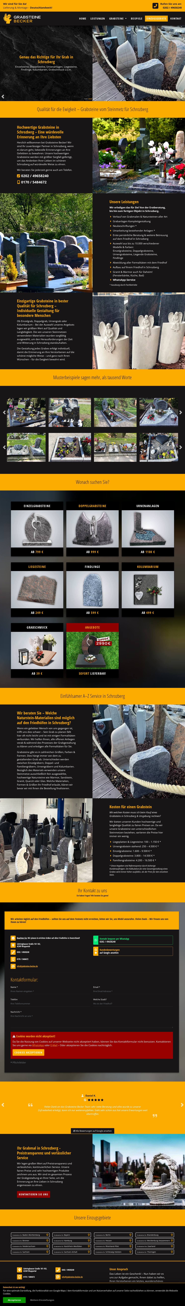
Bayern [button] (62, 1235)
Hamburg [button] (63, 1240)
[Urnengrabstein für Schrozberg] (24, 447)
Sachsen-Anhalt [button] (65, 1252)
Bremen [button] (20, 1240)
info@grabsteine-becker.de (27, 966)
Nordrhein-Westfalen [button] (68, 1246)
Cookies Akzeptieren (28, 1052)
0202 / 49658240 (172, 7)
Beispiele (136, 18)
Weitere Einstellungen (42, 1300)
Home (82, 18)
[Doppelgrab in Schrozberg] (70, 412)
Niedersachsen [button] (23, 1246)
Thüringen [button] (146, 1252)
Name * (14, 987)
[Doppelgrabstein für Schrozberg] (115, 412)
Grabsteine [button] (117, 18)
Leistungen (97, 18)
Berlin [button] (103, 1235)
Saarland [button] (146, 1246)
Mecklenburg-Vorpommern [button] (153, 1240)
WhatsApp (38, 1045)
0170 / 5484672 (22, 959)
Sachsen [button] (21, 1252)
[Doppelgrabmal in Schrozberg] (161, 412)
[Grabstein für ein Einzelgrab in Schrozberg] (24, 412)
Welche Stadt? (100, 999)
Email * (96, 987)
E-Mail (53, 1045)
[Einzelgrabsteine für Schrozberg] (161, 447)
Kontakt (175, 18)
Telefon (14, 999)
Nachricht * (16, 1012)
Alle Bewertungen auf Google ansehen (93, 1130)
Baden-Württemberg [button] (26, 1235)
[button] (3, 96)
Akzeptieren (14, 1300)
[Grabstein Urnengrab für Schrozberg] (70, 447)
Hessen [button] (104, 1240)
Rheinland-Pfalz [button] (107, 1246)
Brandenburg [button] (147, 1235)
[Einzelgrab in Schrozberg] (115, 447)
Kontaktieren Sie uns (33, 1194)
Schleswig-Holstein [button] (108, 1252)
